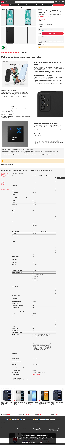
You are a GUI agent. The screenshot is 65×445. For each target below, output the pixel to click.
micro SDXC (34, 254)
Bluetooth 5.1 (34, 282)
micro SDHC (34, 252)
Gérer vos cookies (52, 429)
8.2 (32, 332)
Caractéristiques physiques (5, 185)
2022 (33, 330)
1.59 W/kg (34, 202)
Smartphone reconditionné (12, 7)
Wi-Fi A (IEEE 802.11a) (35, 278)
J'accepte (25, 442)
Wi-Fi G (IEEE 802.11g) (35, 276)
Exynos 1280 (34, 233)
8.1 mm (33, 317)
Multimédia (3, 181)
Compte (59, 3)
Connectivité (3, 182)
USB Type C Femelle (35, 270)
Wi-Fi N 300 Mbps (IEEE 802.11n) (37, 274)
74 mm (33, 315)
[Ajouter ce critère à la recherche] (55, 177)
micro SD (34, 250)
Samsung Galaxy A (35, 182)
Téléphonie (3, 174)
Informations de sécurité (5, 189)
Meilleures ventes (5, 388)
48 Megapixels (34, 264)
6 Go (33, 256)
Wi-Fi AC (33, 272)
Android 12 (34, 291)
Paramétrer (33, 442)
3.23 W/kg (34, 204)
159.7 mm (34, 313)
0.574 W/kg (34, 200)
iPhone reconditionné (16, 379)
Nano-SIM (34, 192)
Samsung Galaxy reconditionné (24, 379)
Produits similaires (14, 388)
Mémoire (2, 180)
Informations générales (5, 173)
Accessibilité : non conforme (53, 430)
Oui (33, 190)
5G (33, 194)
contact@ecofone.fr (36, 374)
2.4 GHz (33, 237)
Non (33, 210)
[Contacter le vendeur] (62, 21)
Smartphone (3, 183)
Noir (33, 324)
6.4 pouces (34, 212)
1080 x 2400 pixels (35, 219)
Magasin (56, 3)
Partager (42, 44)
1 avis (45, 16)
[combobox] (18, 2)
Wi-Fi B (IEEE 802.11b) (35, 280)
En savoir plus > (13, 439)
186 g (33, 319)
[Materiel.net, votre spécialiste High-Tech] (6, 2)
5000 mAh (34, 301)
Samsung (40, 9)
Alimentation (3, 184)
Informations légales (4, 188)
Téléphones (5, 7)
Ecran (2, 177)
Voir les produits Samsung (7, 164)
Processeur (3, 178)
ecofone (40, 20)
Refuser (40, 442)
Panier (63, 3)
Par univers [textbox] (18, 2)
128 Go (33, 243)
